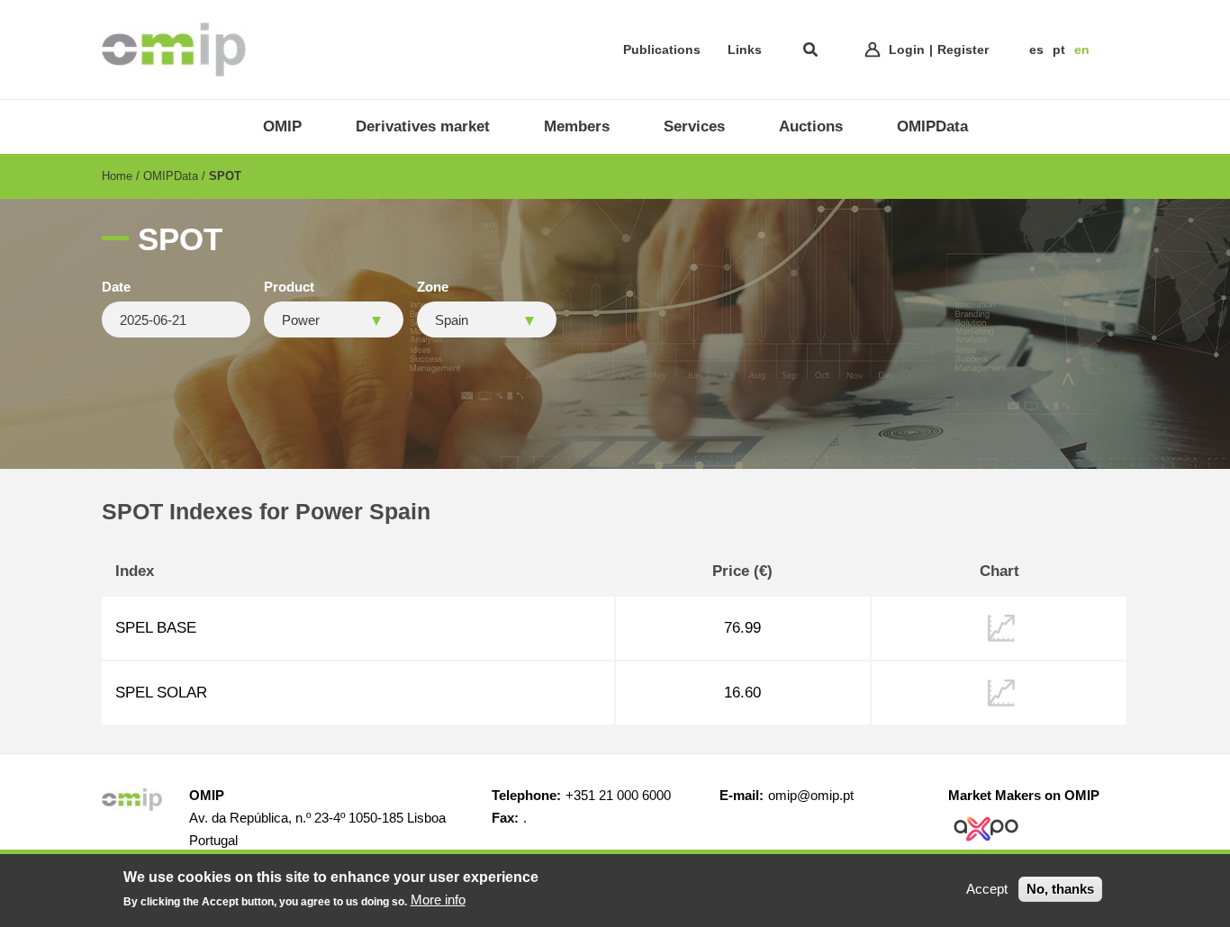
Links (745, 49)
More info (438, 899)
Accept (987, 888)
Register (963, 49)
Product (289, 287)
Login (907, 49)
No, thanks (1060, 888)
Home (117, 176)
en (1082, 49)
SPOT (225, 176)
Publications (662, 49)
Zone (432, 287)
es (1036, 49)
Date (116, 287)
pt (1059, 49)
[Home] (174, 49)
